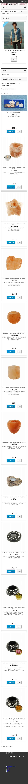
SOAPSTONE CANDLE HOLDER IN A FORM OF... (14, 497)
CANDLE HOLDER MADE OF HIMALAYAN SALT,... (14, 168)
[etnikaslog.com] (14, 4)
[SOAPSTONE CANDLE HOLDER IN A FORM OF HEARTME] (14, 481)
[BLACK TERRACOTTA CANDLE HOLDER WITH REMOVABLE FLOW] (14, 591)
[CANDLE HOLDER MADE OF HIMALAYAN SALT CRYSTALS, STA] (14, 207)
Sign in (26, 1)
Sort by (2, 88)
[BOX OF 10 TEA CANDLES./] (14, 103)
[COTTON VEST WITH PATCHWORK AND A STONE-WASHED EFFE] (14, 35)
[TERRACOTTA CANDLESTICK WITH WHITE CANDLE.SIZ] (14, 536)
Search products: (5, 74)
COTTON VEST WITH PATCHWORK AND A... (14, 51)
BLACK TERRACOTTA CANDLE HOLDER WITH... (14, 608)
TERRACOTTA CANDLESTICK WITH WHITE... (14, 552)
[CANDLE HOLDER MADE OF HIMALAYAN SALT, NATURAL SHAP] (14, 151)
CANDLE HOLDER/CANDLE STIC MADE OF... (14, 278)
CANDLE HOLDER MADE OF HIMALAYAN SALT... (14, 223)
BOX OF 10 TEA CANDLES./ (14, 112)
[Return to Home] (2, 12)
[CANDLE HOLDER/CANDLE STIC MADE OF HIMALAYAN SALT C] (14, 262)
